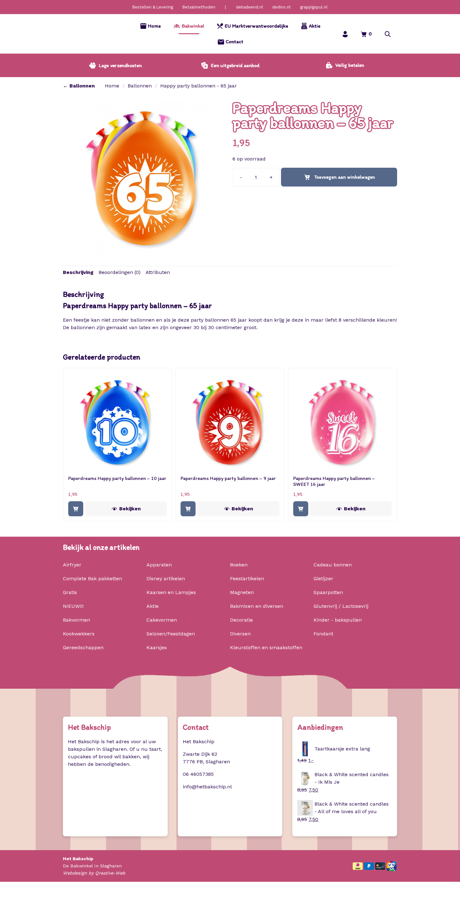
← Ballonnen (79, 86)
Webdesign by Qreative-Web (94, 873)
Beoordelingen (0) (120, 272)
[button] (387, 34)
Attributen (158, 272)
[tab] (78, 272)
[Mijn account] (345, 34)
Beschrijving (78, 272)
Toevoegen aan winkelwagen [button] (75, 508)
